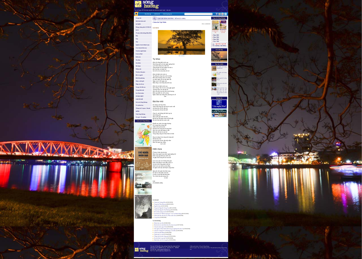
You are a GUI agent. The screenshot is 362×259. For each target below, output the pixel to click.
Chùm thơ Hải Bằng (159, 232)
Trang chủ (138, 18)
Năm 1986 (216, 41)
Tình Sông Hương (140, 114)
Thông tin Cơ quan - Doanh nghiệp (143, 110)
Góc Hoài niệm (140, 93)
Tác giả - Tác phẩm (141, 117)
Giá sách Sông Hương (141, 102)
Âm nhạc (138, 60)
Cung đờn (156, 217)
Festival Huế (139, 54)
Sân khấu (138, 63)
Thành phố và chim (159, 234)
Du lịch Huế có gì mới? (160, 238)
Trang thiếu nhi (140, 90)
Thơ (137, 42)
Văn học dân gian (140, 72)
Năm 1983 (216, 35)
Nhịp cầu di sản (140, 84)
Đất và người (139, 75)
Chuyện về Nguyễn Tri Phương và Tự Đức (165, 230)
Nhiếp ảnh (138, 69)
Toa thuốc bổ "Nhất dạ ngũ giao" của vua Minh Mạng (167, 213)
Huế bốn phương (140, 78)
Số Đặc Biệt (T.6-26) (223, 31)
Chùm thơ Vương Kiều (160, 202)
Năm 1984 (216, 37)
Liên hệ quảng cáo (167, 14)
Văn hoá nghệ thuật (141, 51)
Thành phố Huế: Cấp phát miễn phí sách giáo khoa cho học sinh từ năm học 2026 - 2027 (222, 91)
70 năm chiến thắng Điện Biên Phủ (144, 34)
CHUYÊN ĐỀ (139, 99)
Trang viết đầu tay (141, 87)
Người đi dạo (157, 206)
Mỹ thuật (138, 66)
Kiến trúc (138, 57)
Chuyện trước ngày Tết (160, 226)
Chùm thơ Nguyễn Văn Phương (162, 210)
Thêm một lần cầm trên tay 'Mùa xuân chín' (165, 215)
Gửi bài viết (157, 14)
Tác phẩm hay (139, 105)
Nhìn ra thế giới (140, 81)
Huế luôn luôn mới (141, 21)
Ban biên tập (148, 14)
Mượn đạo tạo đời (158, 223)
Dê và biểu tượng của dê (160, 211)
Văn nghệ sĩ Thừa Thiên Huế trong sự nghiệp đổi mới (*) (168, 228)
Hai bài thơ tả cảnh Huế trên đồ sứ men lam (165, 225)
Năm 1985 (216, 39)
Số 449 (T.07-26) (215, 31)
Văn (137, 39)
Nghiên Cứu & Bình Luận (142, 45)
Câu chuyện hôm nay (141, 48)
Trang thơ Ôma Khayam (160, 204)
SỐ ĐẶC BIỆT (139, 96)
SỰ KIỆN (138, 24)
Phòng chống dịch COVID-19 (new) (143, 28)
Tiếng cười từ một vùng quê (161, 236)
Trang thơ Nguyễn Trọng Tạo (161, 208)
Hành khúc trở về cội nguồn (161, 240)
